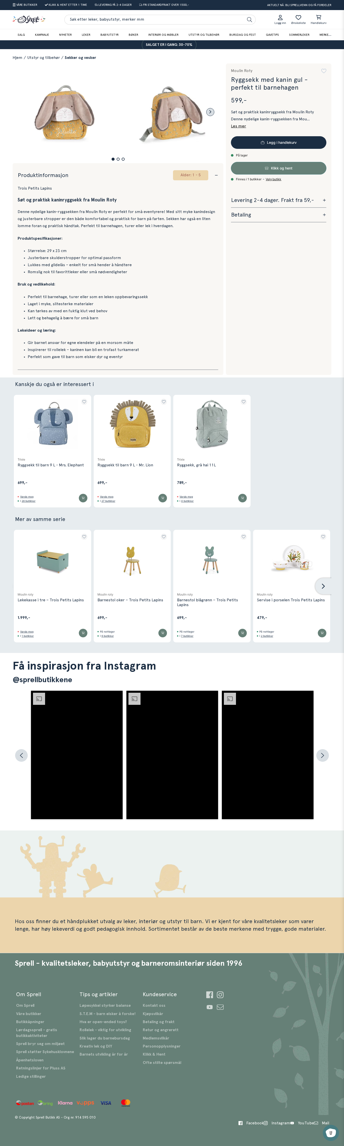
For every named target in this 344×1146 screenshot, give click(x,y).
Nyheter (65, 34)
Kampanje (42, 34)
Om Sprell (25, 1005)
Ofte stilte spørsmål (162, 1063)
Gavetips (272, 34)
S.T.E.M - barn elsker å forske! (108, 1014)
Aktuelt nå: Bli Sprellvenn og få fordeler (299, 5)
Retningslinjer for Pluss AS (40, 1068)
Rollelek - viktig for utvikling (105, 1030)
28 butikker (29, 500)
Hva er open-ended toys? (103, 1022)
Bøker (133, 34)
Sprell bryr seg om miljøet (40, 1044)
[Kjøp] (83, 498)
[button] (113, 159)
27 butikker (108, 500)
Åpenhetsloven (30, 1060)
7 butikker (187, 635)
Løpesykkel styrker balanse (105, 1005)
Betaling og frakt (159, 1022)
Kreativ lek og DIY (96, 1046)
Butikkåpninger (30, 1022)
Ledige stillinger (31, 1076)
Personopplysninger (162, 1046)
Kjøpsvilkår (153, 1014)
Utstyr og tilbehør (204, 34)
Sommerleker (299, 34)
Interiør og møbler (163, 34)
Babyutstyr (109, 34)
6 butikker (107, 635)
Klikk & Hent (154, 1054)
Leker (86, 34)
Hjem (17, 58)
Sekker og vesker (80, 58)
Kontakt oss (154, 1005)
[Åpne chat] (331, 1133)
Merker (325, 34)
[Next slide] (210, 112)
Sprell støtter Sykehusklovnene (45, 1052)
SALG (21, 34)
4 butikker (187, 500)
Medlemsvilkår (156, 1038)
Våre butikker (28, 1014)
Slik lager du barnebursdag (105, 1038)
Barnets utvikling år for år (104, 1054)
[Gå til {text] (209, 995)
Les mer (238, 126)
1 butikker (28, 635)
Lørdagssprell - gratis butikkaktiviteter (36, 1032)
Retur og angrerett (161, 1030)
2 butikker (267, 635)
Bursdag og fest (242, 34)
